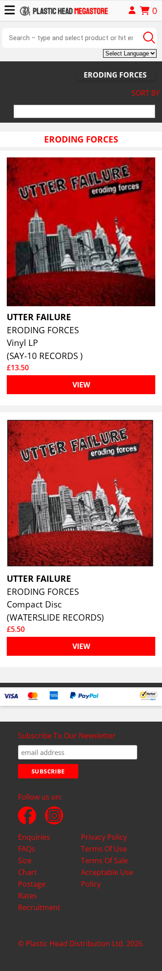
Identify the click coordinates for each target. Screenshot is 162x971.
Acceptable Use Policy (107, 878)
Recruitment (39, 907)
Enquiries (34, 837)
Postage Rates (31, 890)
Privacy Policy (104, 837)
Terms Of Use (104, 849)
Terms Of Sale (104, 860)
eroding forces (115, 75)
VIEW (81, 385)
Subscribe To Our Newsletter (67, 736)
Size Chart (27, 866)
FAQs (26, 849)
